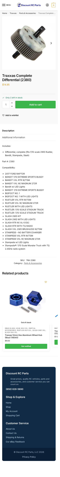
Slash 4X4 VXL (11, 332)
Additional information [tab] (13, 137)
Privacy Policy (29, 457)
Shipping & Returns (15, 437)
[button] (53, 5)
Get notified (26, 346)
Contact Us (11, 433)
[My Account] (47, 5)
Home (4, 13)
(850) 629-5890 (14, 389)
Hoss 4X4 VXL (22, 328)
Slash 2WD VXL (39, 330)
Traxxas (13, 13)
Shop (8, 407)
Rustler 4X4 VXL (24, 330)
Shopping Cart (13, 415)
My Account (11, 411)
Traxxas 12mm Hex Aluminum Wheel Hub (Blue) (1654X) (23, 336)
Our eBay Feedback (15, 441)
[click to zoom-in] (29, 43)
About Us (10, 429)
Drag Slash (10, 328)
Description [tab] (8, 130)
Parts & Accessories (27, 13)
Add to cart (35, 104)
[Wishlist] (46, 282)
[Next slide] (51, 43)
